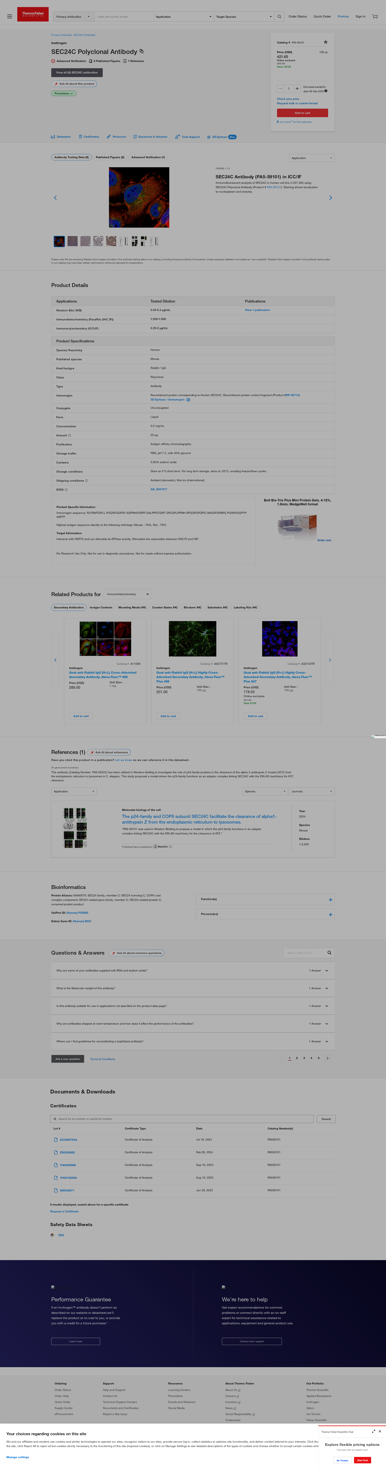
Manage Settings (17, 1457)
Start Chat (362, 1460)
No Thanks (342, 1460)
